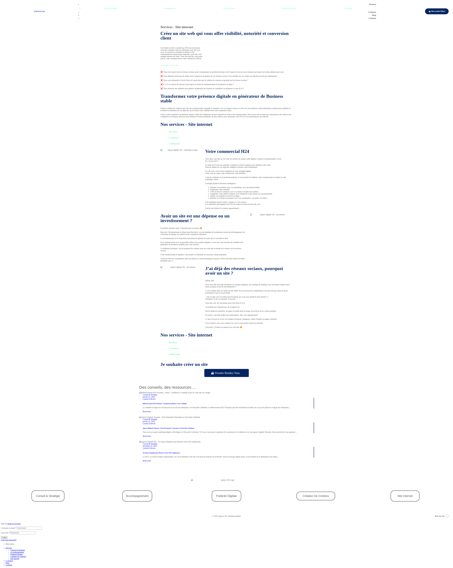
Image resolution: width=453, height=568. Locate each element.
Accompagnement (17, 552)
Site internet (14, 559)
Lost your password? (9, 540)
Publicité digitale (16, 554)
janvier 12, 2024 (149, 397)
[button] (111, 8)
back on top (439, 516)
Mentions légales (234, 516)
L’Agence (9, 561)
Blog (7, 563)
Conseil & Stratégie (150, 395)
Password (5, 533)
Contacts (9, 565)
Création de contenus (18, 556)
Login (4, 537)
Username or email (8, 528)
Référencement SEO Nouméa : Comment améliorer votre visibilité (165, 403)
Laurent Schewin (149, 399)
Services (9, 548)
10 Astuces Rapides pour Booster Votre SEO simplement (161, 453)
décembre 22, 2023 (150, 446)
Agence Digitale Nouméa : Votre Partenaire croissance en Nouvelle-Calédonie (168, 428)
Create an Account (14, 524)
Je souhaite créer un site (184, 364)
